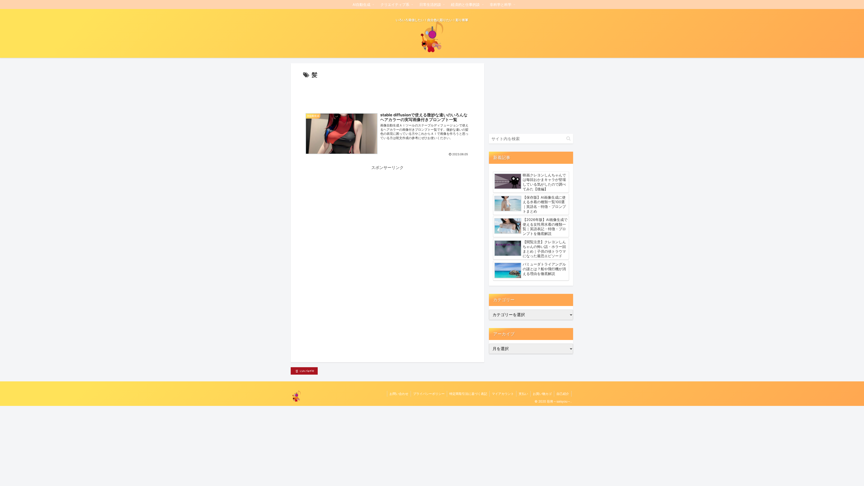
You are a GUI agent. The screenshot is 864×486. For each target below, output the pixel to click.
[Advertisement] (387, 92)
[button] (568, 138)
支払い (523, 394)
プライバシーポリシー (429, 394)
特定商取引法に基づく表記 (468, 394)
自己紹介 (562, 394)
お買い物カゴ (542, 394)
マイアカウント (503, 394)
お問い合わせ (398, 394)
